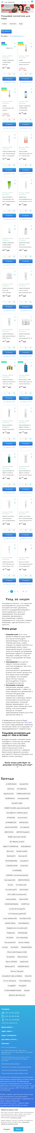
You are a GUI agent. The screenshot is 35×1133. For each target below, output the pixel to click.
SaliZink (24, 962)
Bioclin (10, 851)
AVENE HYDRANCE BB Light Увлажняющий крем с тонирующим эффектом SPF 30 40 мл (8, 154)
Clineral (24, 866)
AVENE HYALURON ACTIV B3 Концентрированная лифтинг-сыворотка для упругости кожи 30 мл (25, 245)
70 (23, 591)
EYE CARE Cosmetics (17, 894)
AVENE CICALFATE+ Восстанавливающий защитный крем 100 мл (25, 519)
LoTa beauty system (17, 914)
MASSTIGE (10, 923)
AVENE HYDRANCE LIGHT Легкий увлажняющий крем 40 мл (25, 291)
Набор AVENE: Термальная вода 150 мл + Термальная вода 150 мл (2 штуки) (25, 154)
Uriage (12, 986)
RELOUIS (22, 957)
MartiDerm (25, 918)
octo (5, 947)
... (20, 591)
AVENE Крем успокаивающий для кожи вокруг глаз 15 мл (25, 199)
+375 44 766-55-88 (11, 1013)
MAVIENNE (23, 923)
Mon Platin (22, 938)
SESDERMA (23, 966)
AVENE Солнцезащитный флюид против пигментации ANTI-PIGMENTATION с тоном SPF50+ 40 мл (25, 62)
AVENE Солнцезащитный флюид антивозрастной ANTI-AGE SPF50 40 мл (8, 108)
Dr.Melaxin (21, 885)
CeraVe (24, 861)
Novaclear (10, 942)
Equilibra (9, 794)
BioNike (11, 856)
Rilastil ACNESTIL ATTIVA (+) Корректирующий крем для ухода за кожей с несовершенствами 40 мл (8, 427)
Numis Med (24, 942)
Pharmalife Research (17, 952)
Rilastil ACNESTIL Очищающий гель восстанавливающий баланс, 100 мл (9, 199)
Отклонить (6, 1129)
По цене (4, 36)
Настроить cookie (15, 1117)
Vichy (22, 986)
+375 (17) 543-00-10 (9, 1023)
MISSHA (22, 933)
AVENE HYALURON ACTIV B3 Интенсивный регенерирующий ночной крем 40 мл (8, 291)
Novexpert (23, 798)
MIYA (9, 938)
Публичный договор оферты (10, 1063)
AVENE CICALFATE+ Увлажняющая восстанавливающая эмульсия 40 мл (9, 519)
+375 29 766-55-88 (11, 1016)
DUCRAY (22, 789)
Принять (18, 1129)
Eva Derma (11, 890)
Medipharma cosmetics (17, 928)
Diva (10, 885)
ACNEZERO (11, 822)
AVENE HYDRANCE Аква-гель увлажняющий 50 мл (25, 336)
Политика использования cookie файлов (14, 1070)
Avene (24, 784)
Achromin (22, 818)
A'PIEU (11, 818)
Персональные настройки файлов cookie (14, 1073)
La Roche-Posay (17, 909)
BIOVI (10, 789)
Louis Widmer (10, 918)
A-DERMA (11, 784)
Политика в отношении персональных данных (16, 1067)
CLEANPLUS (11, 866)
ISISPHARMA (11, 904)
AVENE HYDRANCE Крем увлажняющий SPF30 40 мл (8, 336)
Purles (11, 957)
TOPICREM (25, 981)
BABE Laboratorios (17, 837)
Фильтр (8, 31)
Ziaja (27, 990)
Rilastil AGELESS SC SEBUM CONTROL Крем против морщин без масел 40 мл (26, 473)
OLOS (14, 947)
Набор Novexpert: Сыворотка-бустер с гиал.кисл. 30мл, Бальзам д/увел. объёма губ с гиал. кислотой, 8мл (9, 382)
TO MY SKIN (9, 981)
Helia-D (23, 899)
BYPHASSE (11, 861)
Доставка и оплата (9, 1039)
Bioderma (22, 851)
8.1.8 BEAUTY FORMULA (17, 813)
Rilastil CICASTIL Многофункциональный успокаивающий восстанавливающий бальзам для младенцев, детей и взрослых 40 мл (26, 564)
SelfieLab (10, 966)
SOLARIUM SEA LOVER (12, 976)
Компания (5, 1043)
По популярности (16, 36)
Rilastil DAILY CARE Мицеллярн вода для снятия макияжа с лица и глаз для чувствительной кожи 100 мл (25, 382)
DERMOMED (24, 880)
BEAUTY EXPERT (10, 846)
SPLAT (28, 976)
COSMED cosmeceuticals (17, 875)
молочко (13, 24)
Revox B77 (11, 962)
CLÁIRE (17, 870)
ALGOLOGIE (11, 827)
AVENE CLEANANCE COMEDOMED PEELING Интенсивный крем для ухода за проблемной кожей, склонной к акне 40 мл (8, 62)
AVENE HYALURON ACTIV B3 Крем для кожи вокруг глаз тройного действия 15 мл (8, 564)
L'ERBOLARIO (23, 794)
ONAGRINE (26, 947)
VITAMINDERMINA (12, 990)
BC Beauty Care (17, 842)
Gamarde (11, 899)
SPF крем (28, 722)
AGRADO (23, 822)
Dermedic (9, 880)
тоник (4, 24)
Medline (11, 933)
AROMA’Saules (22, 832)
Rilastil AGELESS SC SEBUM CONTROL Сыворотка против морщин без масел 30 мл (25, 427)
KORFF (25, 904)
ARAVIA (9, 832)
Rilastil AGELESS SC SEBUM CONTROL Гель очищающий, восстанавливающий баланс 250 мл (9, 473)
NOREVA (10, 798)
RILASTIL (17, 803)
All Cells (24, 827)
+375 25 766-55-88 (11, 1020)
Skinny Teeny (17, 971)
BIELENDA (26, 846)
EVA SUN (24, 890)
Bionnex (23, 856)
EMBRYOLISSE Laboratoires (17, 808)
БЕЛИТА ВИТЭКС (17, 995)
